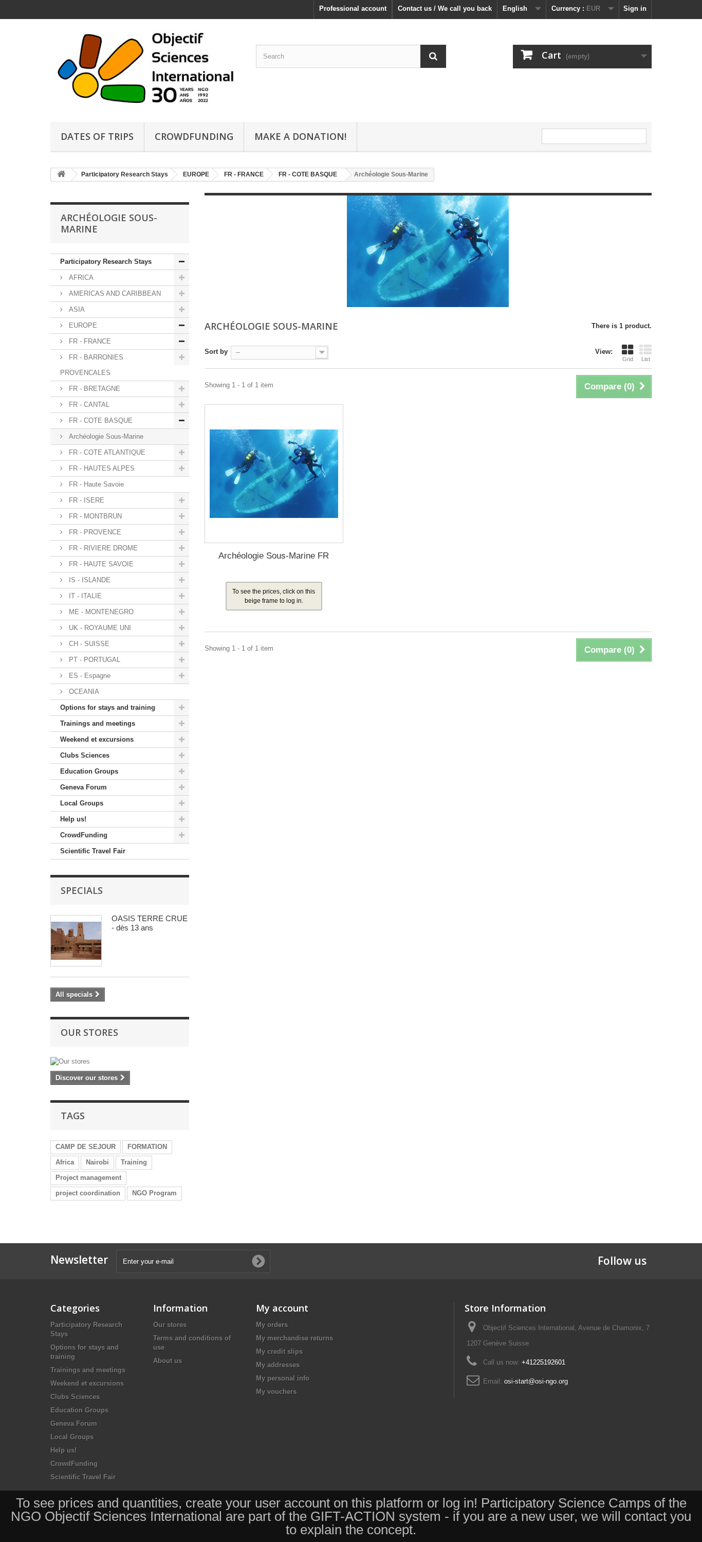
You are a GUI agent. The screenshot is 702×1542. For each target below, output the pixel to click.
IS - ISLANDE (88, 580)
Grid (627, 359)
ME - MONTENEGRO (100, 612)
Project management (88, 1177)
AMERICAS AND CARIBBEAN (114, 293)
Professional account (352, 8)
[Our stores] (119, 1061)
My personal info (282, 1378)
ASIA (76, 309)
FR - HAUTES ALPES (101, 468)
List (645, 359)
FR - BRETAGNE (93, 388)
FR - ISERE (85, 500)
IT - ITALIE (84, 596)
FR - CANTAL (88, 404)
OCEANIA (83, 691)
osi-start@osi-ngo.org (536, 1381)
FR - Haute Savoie (95, 484)
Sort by (216, 351)
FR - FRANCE (89, 341)
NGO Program (154, 1193)
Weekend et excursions (97, 739)
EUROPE (82, 325)
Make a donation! (300, 136)
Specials (82, 890)
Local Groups (81, 803)
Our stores (89, 1032)
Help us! (73, 819)
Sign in (634, 8)
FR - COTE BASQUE (100, 420)
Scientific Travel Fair (92, 851)
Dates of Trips (97, 136)
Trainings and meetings (97, 723)
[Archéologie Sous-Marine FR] (274, 473)
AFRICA (80, 277)
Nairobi (97, 1162)
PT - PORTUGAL (93, 660)
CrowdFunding (83, 835)
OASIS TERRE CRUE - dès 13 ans (150, 923)
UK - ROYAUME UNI (99, 628)
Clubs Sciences (84, 755)
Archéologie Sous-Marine (105, 436)
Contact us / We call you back (445, 8)
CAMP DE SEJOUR (86, 1147)
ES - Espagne (88, 675)
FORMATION (147, 1147)
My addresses (278, 1365)
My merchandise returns (294, 1338)
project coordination (88, 1193)
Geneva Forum (83, 787)
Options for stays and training (107, 707)
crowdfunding (194, 136)
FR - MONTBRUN (94, 516)
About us (167, 1361)
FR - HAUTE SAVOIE (100, 564)
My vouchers (276, 1391)
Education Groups (89, 771)
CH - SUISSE (88, 644)
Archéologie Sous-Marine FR (273, 556)
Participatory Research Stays (106, 261)
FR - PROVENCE (94, 532)
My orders (272, 1325)
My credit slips (279, 1351)
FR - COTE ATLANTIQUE (106, 452)
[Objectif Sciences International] (145, 68)
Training (134, 1162)
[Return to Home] (61, 174)
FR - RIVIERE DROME (102, 548)
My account (282, 1308)
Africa (65, 1162)
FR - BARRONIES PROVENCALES (91, 364)
